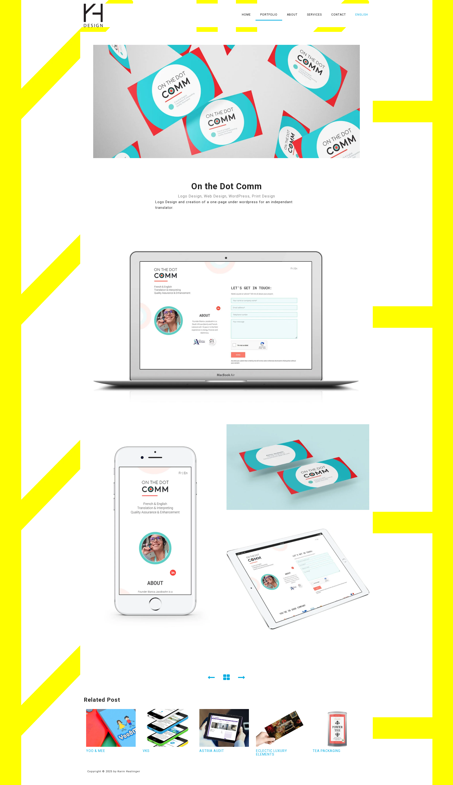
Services (314, 14)
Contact (338, 14)
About (292, 14)
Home (246, 14)
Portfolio (268, 14)
